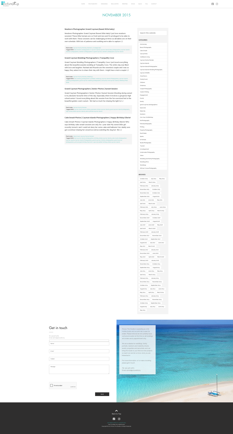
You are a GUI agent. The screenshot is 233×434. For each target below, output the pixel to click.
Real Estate (115, 4)
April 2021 (143, 203)
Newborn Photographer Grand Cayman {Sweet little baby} (89, 29)
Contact (154, 4)
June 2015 (151, 271)
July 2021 (142, 200)
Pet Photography (144, 120)
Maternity (142, 111)
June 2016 (155, 253)
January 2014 (155, 296)
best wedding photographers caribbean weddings (87, 78)
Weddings (104, 4)
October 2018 (156, 217)
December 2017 (144, 235)
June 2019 (163, 207)
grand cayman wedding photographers (90, 80)
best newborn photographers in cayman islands (87, 49)
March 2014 (160, 292)
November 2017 (157, 235)
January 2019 (155, 214)
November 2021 (144, 193)
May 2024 (162, 178)
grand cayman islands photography (119, 109)
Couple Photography (146, 88)
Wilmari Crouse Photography (148, 168)
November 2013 (157, 299)
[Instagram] (217, 4)
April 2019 (151, 210)
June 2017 (161, 242)
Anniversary (143, 44)
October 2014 (144, 285)
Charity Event (144, 79)
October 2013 (144, 303)
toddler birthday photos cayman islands (109, 142)
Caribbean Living (145, 57)
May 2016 (142, 257)
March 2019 (160, 210)
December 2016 (144, 253)
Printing (125, 4)
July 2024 (153, 178)
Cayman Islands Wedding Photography (151, 69)
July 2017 (152, 242)
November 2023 (144, 189)
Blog (140, 4)
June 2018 (151, 225)
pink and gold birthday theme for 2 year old (86, 142)
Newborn (89, 47)
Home (83, 4)
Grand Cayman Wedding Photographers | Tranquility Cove (89, 58)
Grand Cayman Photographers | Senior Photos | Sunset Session (91, 88)
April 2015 (143, 274)
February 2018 (144, 232)
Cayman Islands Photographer (148, 66)
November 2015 (144, 264)
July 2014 (152, 289)
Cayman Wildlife (145, 73)
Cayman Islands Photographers (110, 78)
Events (142, 98)
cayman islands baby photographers (110, 49)
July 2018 (142, 225)
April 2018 (143, 228)
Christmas (143, 85)
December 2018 (144, 217)
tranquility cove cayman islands (110, 80)
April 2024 (143, 182)
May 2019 (142, 210)
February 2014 (144, 296)
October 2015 (156, 264)
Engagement (144, 95)
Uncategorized (97, 47)
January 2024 (155, 185)
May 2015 (160, 271)
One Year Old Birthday (146, 117)
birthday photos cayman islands (102, 138)
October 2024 (144, 178)
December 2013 (144, 299)
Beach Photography (145, 47)
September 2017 (155, 239)
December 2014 (144, 281)
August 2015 (156, 267)
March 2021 (152, 203)
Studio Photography (145, 142)
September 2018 (145, 221)
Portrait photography (146, 123)
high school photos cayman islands (75, 111)
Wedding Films (144, 162)
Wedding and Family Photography (150, 158)
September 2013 (155, 303)
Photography (92, 4)
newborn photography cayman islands (112, 51)
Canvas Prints (143, 53)
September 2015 (145, 267)
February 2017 (144, 249)
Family (142, 101)
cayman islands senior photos (82, 109)
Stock (133, 4)
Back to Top (116, 414)
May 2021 (159, 200)
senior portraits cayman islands (94, 111)
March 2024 (152, 182)
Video (141, 155)
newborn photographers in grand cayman (90, 51)
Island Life (143, 107)
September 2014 (156, 285)
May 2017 (142, 246)
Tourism (142, 146)
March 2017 (151, 246)
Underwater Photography (147, 152)
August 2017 (143, 242)
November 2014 (157, 281)
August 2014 (143, 289)
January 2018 (155, 232)
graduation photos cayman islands (100, 109)
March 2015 (152, 274)
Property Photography (146, 130)
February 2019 (144, 214)
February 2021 (144, 207)
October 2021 (156, 193)
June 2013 (161, 306)
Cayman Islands (144, 63)
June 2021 (151, 200)
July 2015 (142, 271)
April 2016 (151, 257)
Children (142, 82)
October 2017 (144, 239)
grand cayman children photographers (103, 140)
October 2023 (156, 189)
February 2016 (144, 260)
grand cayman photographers (148, 104)
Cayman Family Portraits (80, 47)
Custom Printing (144, 92)
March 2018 (152, 228)
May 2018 (160, 225)
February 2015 (144, 278)
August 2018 (156, 221)
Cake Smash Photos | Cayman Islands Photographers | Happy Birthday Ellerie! (98, 117)
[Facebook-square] (212, 4)
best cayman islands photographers (84, 138)
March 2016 (160, 257)
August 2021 (156, 196)
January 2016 (155, 260)
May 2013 (142, 310)
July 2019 (154, 207)
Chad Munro (143, 76)
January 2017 (155, 249)
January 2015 (155, 278)
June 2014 (161, 289)
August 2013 (143, 306)
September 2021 (145, 196)
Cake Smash (76, 136)
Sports (142, 136)
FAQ (146, 4)
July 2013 (152, 306)
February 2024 (144, 185)
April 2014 (151, 292)
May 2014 (142, 292)
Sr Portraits (143, 139)
